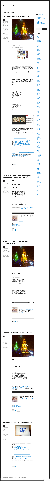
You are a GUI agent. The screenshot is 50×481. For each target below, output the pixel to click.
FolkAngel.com (21, 221)
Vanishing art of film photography (41, 21)
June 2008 (38, 159)
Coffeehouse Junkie (8, 5)
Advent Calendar (7, 25)
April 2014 (38, 105)
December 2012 (38, 116)
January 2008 (38, 163)
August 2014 (38, 102)
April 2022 (38, 49)
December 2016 (39, 81)
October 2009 (38, 146)
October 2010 (38, 137)
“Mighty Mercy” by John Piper (19, 147)
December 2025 (39, 40)
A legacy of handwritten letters (40, 17)
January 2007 (38, 171)
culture (4, 32)
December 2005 (39, 182)
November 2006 (39, 173)
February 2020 (38, 64)
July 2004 (38, 190)
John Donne (4, 190)
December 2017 (38, 77)
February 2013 (38, 114)
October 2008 (38, 156)
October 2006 (38, 174)
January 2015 (38, 98)
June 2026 (38, 35)
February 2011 (38, 134)
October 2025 (38, 42)
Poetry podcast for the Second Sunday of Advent (15, 242)
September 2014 (39, 101)
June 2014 (38, 104)
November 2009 (39, 145)
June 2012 (38, 121)
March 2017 (38, 79)
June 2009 (38, 149)
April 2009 (38, 151)
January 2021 (38, 58)
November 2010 (39, 136)
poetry (4, 23)
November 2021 (39, 53)
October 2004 (38, 189)
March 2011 (38, 133)
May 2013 (38, 112)
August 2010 (38, 139)
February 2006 (38, 180)
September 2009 (39, 147)
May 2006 (38, 178)
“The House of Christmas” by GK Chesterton (21, 142)
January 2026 (38, 39)
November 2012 (39, 117)
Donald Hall (4, 33)
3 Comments (4, 42)
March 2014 (38, 106)
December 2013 (38, 107)
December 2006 (39, 172)
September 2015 (39, 92)
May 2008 (38, 160)
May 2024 (38, 44)
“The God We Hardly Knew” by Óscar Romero (21, 141)
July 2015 (38, 94)
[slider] (32, 213)
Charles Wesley (5, 29)
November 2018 (39, 73)
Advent (4, 25)
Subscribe (44, 28)
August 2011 (38, 129)
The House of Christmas (6, 442)
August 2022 (38, 48)
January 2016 (38, 89)
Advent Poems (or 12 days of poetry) (17, 422)
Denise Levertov (7, 32)
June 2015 (38, 95)
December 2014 (38, 99)
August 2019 (38, 68)
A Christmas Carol (5, 24)
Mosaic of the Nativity (5, 347)
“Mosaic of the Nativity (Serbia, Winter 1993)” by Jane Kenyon (24, 140)
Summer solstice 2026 (39, 22)
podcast (4, 184)
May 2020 (38, 62)
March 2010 (38, 142)
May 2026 (38, 36)
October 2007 (38, 165)
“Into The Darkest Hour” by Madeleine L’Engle (21, 143)
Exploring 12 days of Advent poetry (17, 16)
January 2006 (38, 181)
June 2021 (38, 55)
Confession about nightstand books (41, 23)
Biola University (7, 27)
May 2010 (38, 141)
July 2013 (38, 110)
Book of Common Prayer (6, 342)
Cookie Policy (16, 479)
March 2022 (38, 50)
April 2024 (38, 45)
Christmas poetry (5, 254)
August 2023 (38, 46)
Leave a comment (5, 194)
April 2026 (38, 37)
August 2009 (38, 148)
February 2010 (38, 143)
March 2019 (38, 70)
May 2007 (38, 168)
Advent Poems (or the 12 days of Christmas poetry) (16, 225)
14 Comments (5, 443)
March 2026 (38, 38)
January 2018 (38, 76)
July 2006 (38, 176)
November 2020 (39, 60)
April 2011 (38, 132)
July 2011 (38, 130)
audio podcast (7, 341)
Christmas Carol (5, 435)
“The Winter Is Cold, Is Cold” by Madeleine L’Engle (22, 144)
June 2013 (38, 111)
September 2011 (39, 128)
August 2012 (38, 119)
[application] (23, 213)
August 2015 (38, 93)
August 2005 (38, 185)
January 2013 (38, 115)
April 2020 (38, 63)
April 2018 (38, 75)
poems (4, 192)
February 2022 (38, 51)
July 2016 (38, 85)
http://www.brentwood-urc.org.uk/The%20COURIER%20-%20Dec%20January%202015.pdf (20, 155)
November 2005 (39, 183)
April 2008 (38, 161)
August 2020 (38, 61)
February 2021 (38, 57)
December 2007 (39, 164)
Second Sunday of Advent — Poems (17, 333)
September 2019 (39, 67)
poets (5, 192)
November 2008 (39, 155)
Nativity (6, 38)
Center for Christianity (6, 28)
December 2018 (38, 72)
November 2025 (39, 41)
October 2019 (38, 66)
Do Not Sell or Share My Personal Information (20, 477)
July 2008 (38, 158)
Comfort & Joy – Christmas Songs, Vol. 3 (27, 217)
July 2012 (38, 120)
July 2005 (38, 186)
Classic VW (38, 16)
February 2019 (38, 71)
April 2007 (38, 169)
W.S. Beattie (7, 41)
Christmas (6, 344)
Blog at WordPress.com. (11, 477)
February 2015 (38, 97)
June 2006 (38, 177)
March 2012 (38, 123)
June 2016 (38, 86)
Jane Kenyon (6, 255)
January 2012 (38, 125)
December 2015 (38, 90)
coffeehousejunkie (5, 21)
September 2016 (39, 83)
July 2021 (38, 54)
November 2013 (38, 108)
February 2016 (38, 88)
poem (8, 38)
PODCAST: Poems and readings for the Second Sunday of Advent (17, 177)
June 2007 (38, 167)
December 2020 (39, 59)
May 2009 (38, 150)
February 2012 (38, 124)
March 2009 (38, 152)
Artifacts (38, 194)
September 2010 (39, 138)
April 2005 (38, 187)
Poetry (37, 195)
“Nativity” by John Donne (18, 145)
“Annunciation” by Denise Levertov (19, 446)
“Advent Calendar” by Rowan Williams (20, 447)
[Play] (12, 213)
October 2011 (38, 127)
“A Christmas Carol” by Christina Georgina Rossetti (23, 146)
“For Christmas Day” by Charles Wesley (21, 458)
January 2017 (38, 80)
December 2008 (39, 154)
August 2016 (38, 84)
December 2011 (38, 126)
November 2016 (39, 82)
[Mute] (30, 213)
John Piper (4, 36)
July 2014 (38, 103)
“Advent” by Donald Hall (18, 139)
